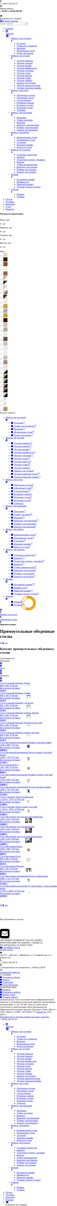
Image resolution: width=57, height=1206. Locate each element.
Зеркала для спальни (26, 172)
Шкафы (14, 174)
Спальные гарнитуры (27, 155)
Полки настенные (25, 53)
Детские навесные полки (28, 85)
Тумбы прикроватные (27, 164)
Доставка (10, 202)
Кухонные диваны (25, 103)
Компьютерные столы (27, 137)
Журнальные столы (26, 51)
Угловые (21, 197)
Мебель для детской (20, 56)
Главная (9, 28)
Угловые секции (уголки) (29, 187)
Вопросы (10, 209)
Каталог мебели (10, 21)
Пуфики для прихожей (27, 127)
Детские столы (24, 73)
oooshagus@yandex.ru (10, 972)
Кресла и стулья (24, 147)
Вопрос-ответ (8, 994)
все (6, 643)
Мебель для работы (20, 132)
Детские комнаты (25, 61)
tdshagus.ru (41, 1012)
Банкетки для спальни (27, 167)
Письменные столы (26, 140)
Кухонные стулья (25, 108)
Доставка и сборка (11, 977)
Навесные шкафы (25, 184)
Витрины (21, 48)
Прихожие (21, 117)
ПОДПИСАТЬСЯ (11, 947)
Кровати (21, 157)
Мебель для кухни (19, 90)
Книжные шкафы (25, 145)
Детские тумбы (24, 78)
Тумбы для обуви (25, 120)
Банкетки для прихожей (28, 125)
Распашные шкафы (26, 179)
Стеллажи (21, 142)
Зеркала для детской (26, 83)
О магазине (7, 982)
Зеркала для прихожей (27, 130)
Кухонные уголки (25, 105)
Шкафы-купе (23, 182)
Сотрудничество (10, 985)
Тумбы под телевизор (27, 46)
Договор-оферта (10, 997)
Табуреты (21, 110)
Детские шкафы (24, 65)
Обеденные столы (25, 98)
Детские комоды (24, 75)
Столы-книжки (24, 100)
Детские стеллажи (25, 70)
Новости (6, 990)
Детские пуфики (24, 80)
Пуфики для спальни (26, 169)
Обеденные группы (26, 95)
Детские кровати (25, 63)
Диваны (15, 189)
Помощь (9, 1200)
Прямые (20, 194)
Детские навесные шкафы (29, 88)
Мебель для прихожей (21, 112)
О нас (8, 207)
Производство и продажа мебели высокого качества (24, 1017)
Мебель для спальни (20, 150)
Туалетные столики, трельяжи (31, 159)
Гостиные (21, 43)
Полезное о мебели (11, 992)
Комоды (20, 162)
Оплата (9, 199)
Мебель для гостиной (21, 38)
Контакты (10, 204)
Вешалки (21, 122)
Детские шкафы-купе (27, 68)
